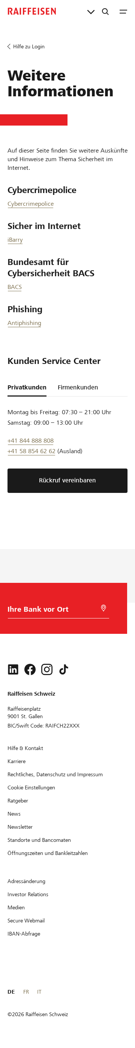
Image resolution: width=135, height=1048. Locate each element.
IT (39, 992)
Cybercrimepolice (31, 203)
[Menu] (123, 11)
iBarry (15, 239)
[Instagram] (46, 669)
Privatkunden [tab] (27, 387)
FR (26, 992)
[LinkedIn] (13, 669)
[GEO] (104, 608)
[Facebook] (30, 669)
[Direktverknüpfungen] (91, 11)
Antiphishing (24, 322)
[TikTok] (63, 669)
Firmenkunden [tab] (78, 387)
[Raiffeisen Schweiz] (32, 11)
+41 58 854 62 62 (32, 451)
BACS (15, 286)
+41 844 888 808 (31, 440)
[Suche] (105, 11)
